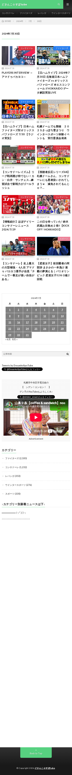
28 (62, 328)
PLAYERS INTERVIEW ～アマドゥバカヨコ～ (17, 74)
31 (27, 335)
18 (36, 322)
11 (36, 316)
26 (44, 328)
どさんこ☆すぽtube (45, 768)
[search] (67, 354)
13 (53, 316)
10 (27, 316)
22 (9, 328)
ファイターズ (26, 13)
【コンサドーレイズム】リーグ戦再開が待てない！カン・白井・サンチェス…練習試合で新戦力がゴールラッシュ (18, 179)
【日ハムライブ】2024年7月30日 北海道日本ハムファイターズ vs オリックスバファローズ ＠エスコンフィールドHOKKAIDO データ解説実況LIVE (53, 82)
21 (62, 322)
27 (53, 328)
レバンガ (42, 13)
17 (27, 322)
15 (9, 322)
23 (18, 328)
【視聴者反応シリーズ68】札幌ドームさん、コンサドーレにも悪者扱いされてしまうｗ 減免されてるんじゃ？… (53, 179)
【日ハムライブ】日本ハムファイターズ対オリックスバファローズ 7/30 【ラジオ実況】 (18, 132)
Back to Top (36, 753)
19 (44, 322)
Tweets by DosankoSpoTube (17, 365)
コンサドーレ (8, 13)
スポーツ (64, 238)
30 (18, 335)
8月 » (14, 339)
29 (9, 335)
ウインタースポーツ (61, 13)
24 (27, 328)
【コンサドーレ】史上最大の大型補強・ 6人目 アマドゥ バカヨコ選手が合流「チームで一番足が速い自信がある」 (18, 271)
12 (44, 316)
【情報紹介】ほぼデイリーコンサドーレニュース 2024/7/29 (18, 225)
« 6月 (8, 339)
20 (53, 322)
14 (62, 316)
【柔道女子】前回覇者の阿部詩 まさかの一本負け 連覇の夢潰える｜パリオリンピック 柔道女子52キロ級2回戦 (53, 271)
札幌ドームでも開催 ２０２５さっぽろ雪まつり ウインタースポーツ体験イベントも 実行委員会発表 (53, 132)
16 (18, 322)
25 (36, 328)
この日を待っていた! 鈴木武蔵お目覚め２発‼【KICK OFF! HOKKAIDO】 (53, 225)
